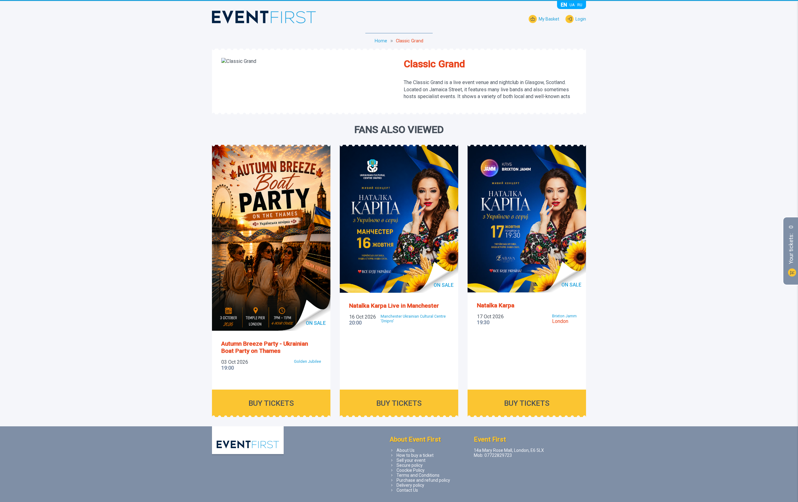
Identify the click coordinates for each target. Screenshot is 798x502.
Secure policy (410, 465)
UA (572, 4)
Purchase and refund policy (423, 480)
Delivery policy (410, 485)
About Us (406, 450)
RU (579, 4)
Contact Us (407, 490)
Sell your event (411, 460)
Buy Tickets (271, 403)
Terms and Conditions (418, 475)
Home (381, 41)
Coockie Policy (411, 470)
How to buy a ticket (415, 455)
